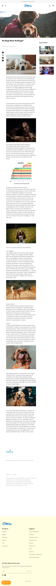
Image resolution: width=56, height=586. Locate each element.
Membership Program (34, 557)
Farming (4, 540)
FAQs (30, 549)
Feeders (4, 534)
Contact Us (31, 534)
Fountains (4, 531)
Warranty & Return (33, 537)
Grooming (4, 537)
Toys (3, 543)
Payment (31, 543)
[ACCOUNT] (50, 5)
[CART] (53, 5)
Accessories (5, 546)
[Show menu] (3, 5)
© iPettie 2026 (28, 581)
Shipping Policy (33, 540)
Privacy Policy (32, 546)
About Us (31, 551)
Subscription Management (35, 554)
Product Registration (34, 531)
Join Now (29, 571)
